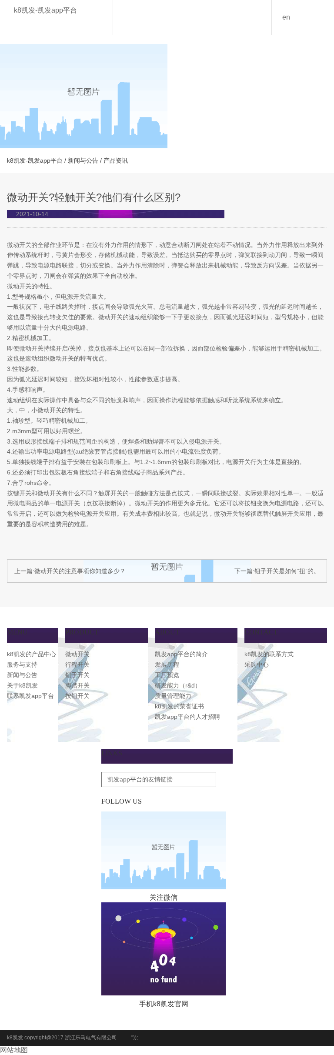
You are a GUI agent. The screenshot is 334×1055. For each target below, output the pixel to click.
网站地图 (14, 1050)
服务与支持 (22, 664)
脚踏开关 (77, 685)
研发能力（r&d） (178, 685)
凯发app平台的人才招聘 (187, 716)
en (286, 17)
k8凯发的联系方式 (269, 654)
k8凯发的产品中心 (31, 654)
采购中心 (256, 664)
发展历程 (167, 664)
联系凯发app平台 (30, 695)
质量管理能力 (173, 695)
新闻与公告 (83, 160)
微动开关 (77, 654)
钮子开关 (77, 674)
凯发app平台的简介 (181, 654)
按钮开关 (77, 695)
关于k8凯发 (22, 685)
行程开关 (77, 664)
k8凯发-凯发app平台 (45, 10)
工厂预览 (167, 674)
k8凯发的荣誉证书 (179, 706)
